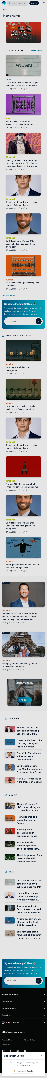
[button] (23, 539)
